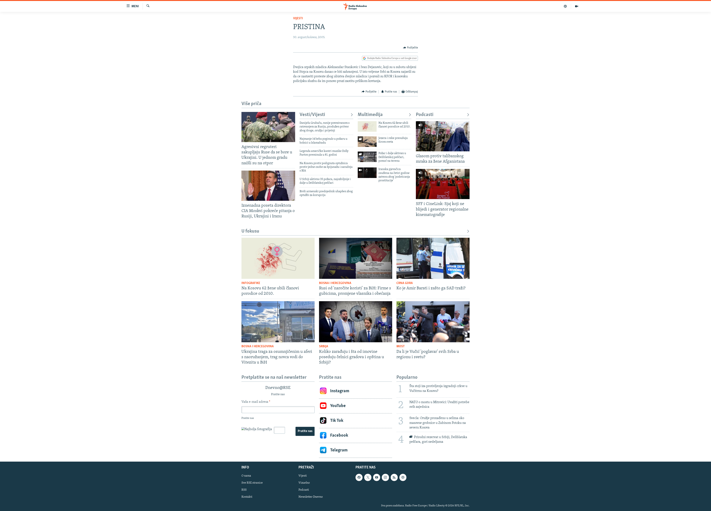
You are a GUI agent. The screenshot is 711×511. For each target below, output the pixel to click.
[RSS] (394, 477)
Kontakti (246, 496)
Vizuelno (304, 482)
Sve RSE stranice (252, 482)
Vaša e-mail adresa (255, 402)
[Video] (576, 6)
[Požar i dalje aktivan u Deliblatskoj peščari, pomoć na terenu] (367, 157)
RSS (244, 489)
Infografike (250, 283)
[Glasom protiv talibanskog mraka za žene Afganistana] (443, 136)
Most (400, 346)
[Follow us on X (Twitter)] (367, 477)
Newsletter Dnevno (310, 496)
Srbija (323, 346)
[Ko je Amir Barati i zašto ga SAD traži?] (433, 258)
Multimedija (370, 114)
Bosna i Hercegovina (335, 283)
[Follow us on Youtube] (376, 477)
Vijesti (298, 18)
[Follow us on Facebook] (359, 477)
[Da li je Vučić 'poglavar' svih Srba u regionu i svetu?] (433, 321)
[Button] (410, 47)
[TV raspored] (402, 477)
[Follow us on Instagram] (385, 477)
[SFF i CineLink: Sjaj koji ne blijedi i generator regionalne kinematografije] (443, 184)
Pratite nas (305, 431)
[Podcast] (565, 6)
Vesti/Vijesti (312, 114)
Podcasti (424, 114)
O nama (246, 475)
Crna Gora (404, 283)
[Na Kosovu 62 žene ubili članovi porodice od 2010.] (367, 126)
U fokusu (250, 231)
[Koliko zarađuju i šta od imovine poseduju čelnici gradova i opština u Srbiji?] (355, 321)
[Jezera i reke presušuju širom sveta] (367, 141)
